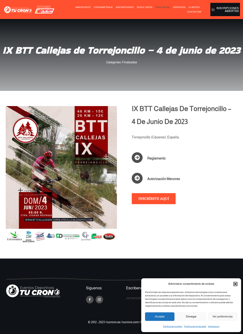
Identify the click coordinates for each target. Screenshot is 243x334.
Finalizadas (129, 62)
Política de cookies (172, 326)
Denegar (191, 316)
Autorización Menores (163, 179)
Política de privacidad (195, 326)
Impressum (213, 326)
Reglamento (156, 158)
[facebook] (90, 299)
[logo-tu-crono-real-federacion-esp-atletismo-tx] (30, 7)
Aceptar (160, 316)
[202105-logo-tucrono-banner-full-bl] (33, 286)
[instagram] (99, 299)
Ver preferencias (222, 316)
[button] (235, 284)
